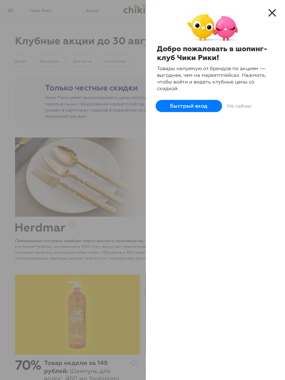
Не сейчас (239, 106)
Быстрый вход (189, 106)
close (272, 12)
